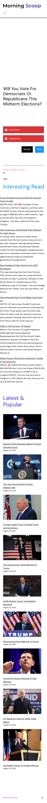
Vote (39, 149)
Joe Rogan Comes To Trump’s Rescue (21, 765)
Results (27, 149)
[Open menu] (4, 13)
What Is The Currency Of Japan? (15, 326)
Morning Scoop (10, 797)
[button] (25, 130)
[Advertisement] (23, 57)
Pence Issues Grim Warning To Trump (21, 641)
